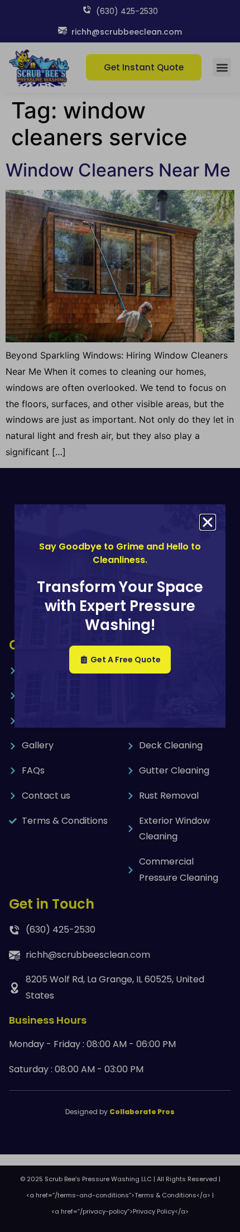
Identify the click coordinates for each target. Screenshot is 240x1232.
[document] (120, 616)
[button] (207, 522)
